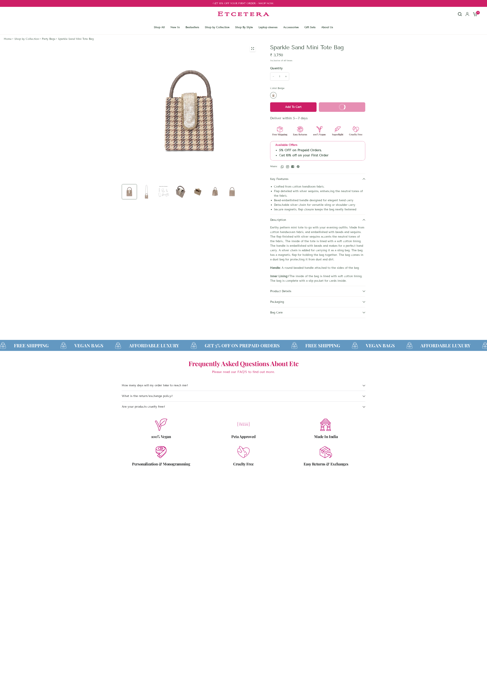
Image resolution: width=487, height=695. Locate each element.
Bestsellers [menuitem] (192, 27)
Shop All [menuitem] (159, 27)
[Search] (460, 17)
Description (278, 220)
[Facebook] (292, 166)
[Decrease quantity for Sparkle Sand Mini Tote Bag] (273, 76)
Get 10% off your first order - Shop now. (243, 3)
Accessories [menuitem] (291, 27)
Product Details (280, 291)
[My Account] (467, 14)
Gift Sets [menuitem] (310, 27)
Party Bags (48, 39)
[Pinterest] (298, 166)
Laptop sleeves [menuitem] (268, 27)
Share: (274, 166)
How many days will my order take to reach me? (155, 385)
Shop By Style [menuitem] (244, 27)
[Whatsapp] (282, 166)
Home (8, 39)
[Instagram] (287, 166)
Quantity (276, 68)
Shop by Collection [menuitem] (217, 27)
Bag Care (276, 312)
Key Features (279, 179)
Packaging (277, 302)
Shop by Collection (26, 39)
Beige (273, 95)
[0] (474, 14)
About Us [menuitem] (327, 27)
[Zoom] (252, 48)
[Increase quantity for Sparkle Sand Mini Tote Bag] (286, 76)
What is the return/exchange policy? (147, 396)
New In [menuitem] (175, 27)
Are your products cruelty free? (143, 406)
